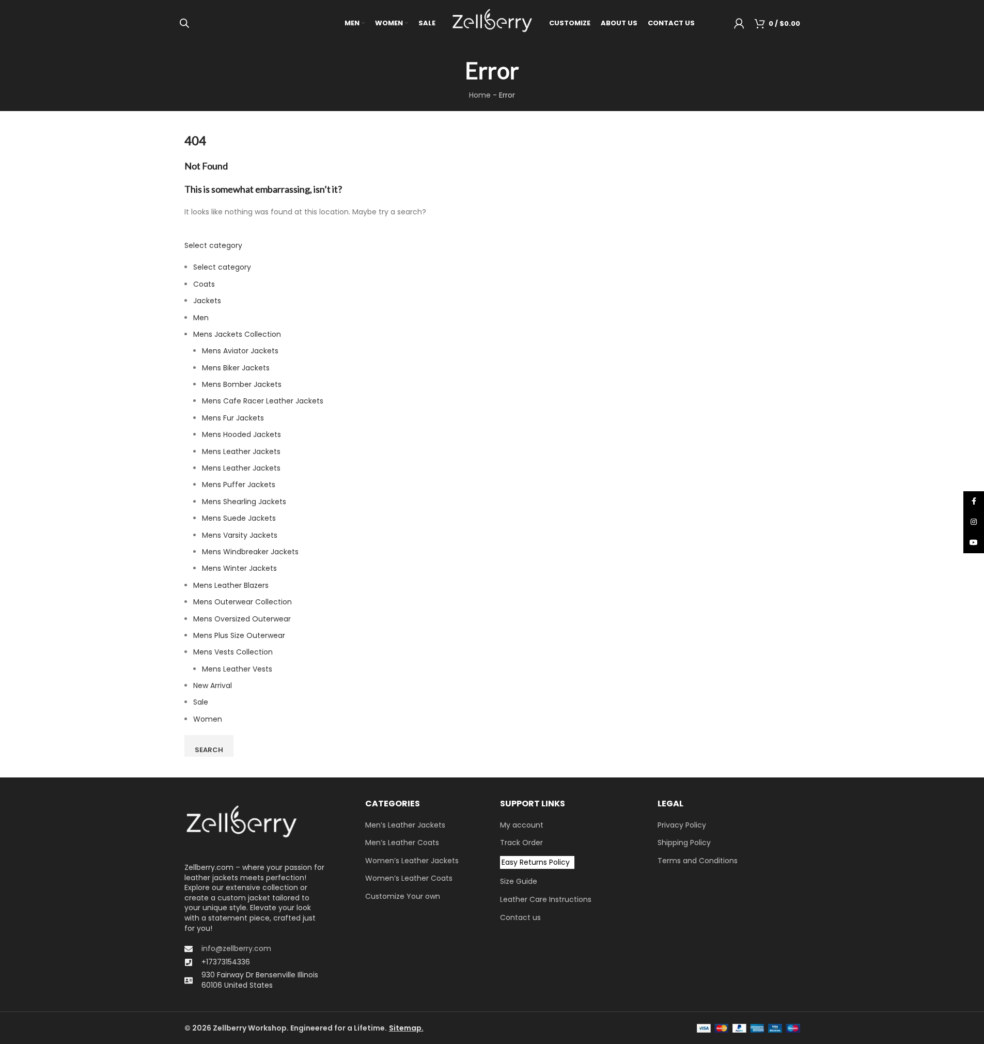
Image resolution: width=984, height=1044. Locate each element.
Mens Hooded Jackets (241, 434)
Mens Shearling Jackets (244, 501)
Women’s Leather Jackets (412, 861)
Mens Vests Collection (233, 652)
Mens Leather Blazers (231, 585)
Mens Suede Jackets (239, 518)
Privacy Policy (682, 825)
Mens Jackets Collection (237, 334)
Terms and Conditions (698, 861)
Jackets (207, 300)
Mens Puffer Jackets (238, 484)
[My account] (739, 23)
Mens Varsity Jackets (239, 535)
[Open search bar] (184, 23)
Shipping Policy (684, 843)
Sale (200, 702)
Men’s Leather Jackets (405, 825)
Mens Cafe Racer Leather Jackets (262, 401)
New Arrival (212, 685)
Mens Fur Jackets (233, 418)
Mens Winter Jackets (239, 568)
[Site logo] (492, 23)
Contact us (520, 918)
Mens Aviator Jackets (240, 351)
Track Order (521, 843)
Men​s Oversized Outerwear (242, 619)
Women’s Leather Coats (408, 878)
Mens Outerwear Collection (242, 602)
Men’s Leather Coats (402, 843)
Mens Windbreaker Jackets (250, 552)
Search (209, 750)
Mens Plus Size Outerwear (239, 635)
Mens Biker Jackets (236, 368)
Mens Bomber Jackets (242, 384)
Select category (213, 245)
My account (521, 825)
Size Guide (518, 881)
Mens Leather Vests (237, 669)
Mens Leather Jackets (241, 451)
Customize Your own (402, 896)
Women (207, 719)
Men (201, 318)
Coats (204, 284)
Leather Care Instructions (545, 900)
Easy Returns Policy (536, 862)
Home (480, 95)
